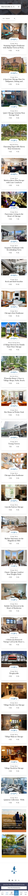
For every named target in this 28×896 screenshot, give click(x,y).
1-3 (14, 107)
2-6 (14, 39)
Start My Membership (14, 888)
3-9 (14, 174)
